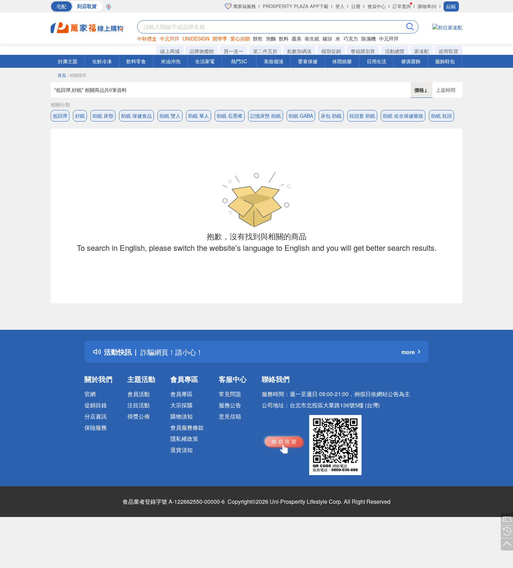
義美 (297, 38)
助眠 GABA (301, 115)
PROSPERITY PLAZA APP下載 (295, 6)
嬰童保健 (308, 61)
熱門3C (239, 61)
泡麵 (271, 38)
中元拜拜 (169, 38)
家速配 (421, 51)
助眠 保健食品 (136, 115)
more (408, 352)
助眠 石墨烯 (230, 115)
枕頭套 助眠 (362, 115)
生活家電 (205, 61)
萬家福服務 (244, 6)
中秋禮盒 (147, 38)
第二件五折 (265, 51)
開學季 (220, 38)
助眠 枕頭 (441, 115)
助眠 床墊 (102, 115)
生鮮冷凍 (102, 61)
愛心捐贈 (240, 38)
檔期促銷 (331, 51)
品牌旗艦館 (201, 51)
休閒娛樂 (342, 61)
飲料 (284, 38)
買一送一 (233, 51)
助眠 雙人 (169, 115)
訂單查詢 (402, 6)
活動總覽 (394, 51)
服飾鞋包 (445, 61)
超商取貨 (448, 51)
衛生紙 (312, 38)
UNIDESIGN (196, 38)
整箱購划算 (363, 51)
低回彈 (60, 115)
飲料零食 (136, 61)
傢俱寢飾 (411, 61)
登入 (339, 6)
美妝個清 (273, 61)
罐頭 (327, 38)
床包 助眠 (331, 115)
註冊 (355, 6)
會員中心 (376, 6)
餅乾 (258, 38)
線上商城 (170, 51)
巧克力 (350, 38)
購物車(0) (427, 6)
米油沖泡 (170, 61)
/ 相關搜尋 (76, 75)
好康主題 (67, 61)
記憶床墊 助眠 (265, 115)
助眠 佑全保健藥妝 (403, 115)
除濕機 (368, 38)
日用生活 (376, 61)
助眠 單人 (198, 115)
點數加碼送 (299, 51)
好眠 (80, 115)
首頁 (62, 75)
